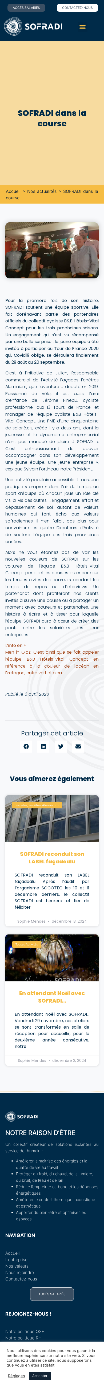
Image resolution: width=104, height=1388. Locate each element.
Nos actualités (42, 191)
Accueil (13, 191)
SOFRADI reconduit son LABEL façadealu (52, 857)
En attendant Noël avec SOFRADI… (52, 996)
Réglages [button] (16, 1376)
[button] (83, 27)
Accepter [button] (39, 1376)
